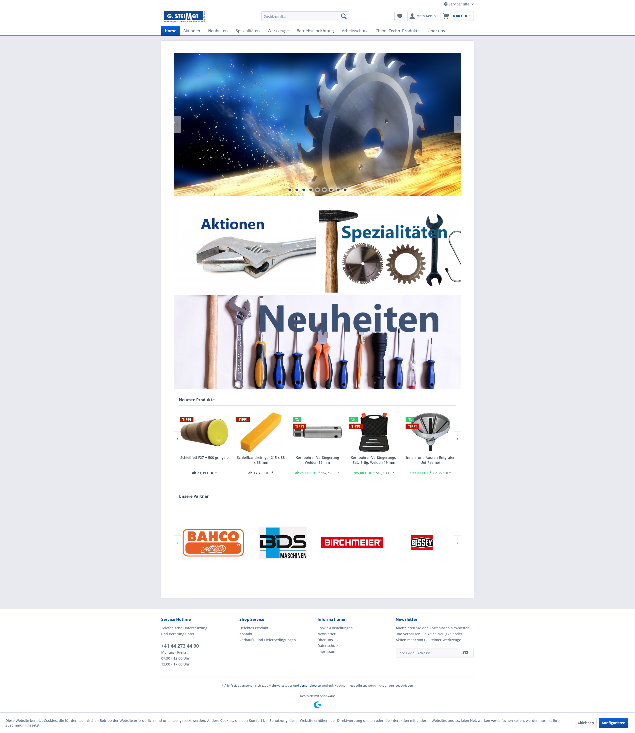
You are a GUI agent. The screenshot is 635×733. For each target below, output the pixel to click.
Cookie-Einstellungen (335, 628)
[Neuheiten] (317, 342)
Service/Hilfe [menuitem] (458, 4)
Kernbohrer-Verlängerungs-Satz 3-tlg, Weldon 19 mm (374, 460)
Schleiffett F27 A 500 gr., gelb (204, 457)
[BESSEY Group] (352, 542)
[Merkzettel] (399, 16)
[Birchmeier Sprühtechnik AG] (283, 542)
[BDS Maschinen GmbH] (213, 542)
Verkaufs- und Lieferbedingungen (267, 639)
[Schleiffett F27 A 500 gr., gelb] (204, 432)
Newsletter (327, 634)
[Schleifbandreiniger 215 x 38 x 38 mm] (261, 432)
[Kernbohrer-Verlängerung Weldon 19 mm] (317, 432)
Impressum (327, 651)
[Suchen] (344, 16)
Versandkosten (310, 685)
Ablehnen (585, 722)
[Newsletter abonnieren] (466, 653)
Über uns (325, 639)
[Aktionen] (245, 245)
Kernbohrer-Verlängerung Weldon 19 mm (317, 460)
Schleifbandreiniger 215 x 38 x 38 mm (261, 460)
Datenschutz (328, 645)
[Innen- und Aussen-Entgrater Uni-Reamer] (430, 432)
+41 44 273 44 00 (180, 646)
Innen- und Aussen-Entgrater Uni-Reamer (430, 460)
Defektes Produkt (253, 628)
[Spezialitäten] (390, 245)
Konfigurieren (613, 722)
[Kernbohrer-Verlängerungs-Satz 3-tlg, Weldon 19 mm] (373, 432)
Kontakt (245, 634)
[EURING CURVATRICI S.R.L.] (422, 542)
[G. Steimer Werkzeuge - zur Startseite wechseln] (184, 17)
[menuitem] (305, 16)
